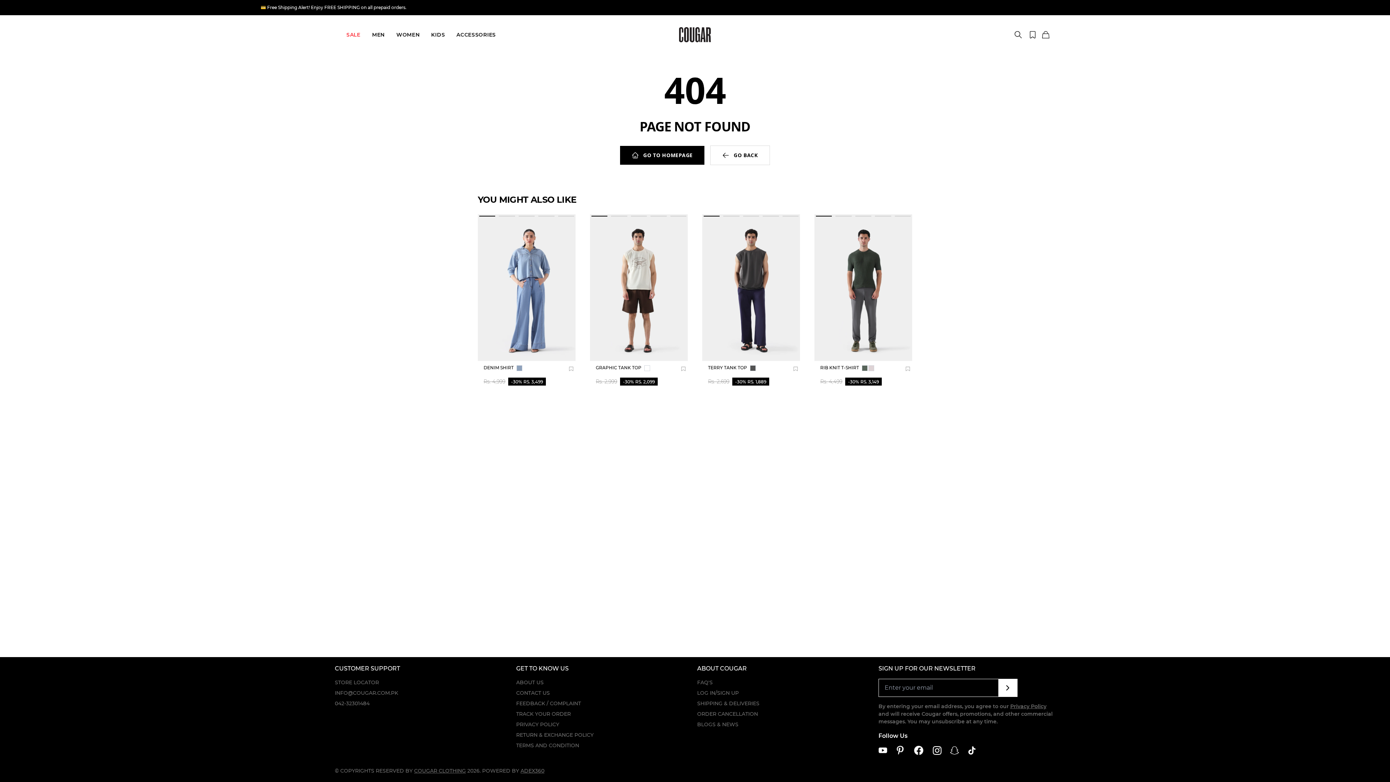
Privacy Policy (537, 724)
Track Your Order (543, 714)
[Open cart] (1045, 35)
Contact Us (533, 693)
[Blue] (519, 368)
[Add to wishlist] (571, 369)
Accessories (476, 34)
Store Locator (357, 682)
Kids (438, 34)
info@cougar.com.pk (366, 693)
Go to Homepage (668, 155)
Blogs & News (717, 724)
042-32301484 (352, 703)
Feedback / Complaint (548, 703)
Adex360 (532, 771)
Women (408, 34)
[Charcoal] (753, 368)
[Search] (1018, 35)
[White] (647, 368)
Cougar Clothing (440, 771)
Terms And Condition (547, 745)
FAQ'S (705, 682)
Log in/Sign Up (718, 693)
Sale (353, 34)
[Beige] (871, 368)
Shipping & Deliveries (728, 703)
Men (378, 34)
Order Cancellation (727, 714)
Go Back (746, 155)
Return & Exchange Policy (555, 735)
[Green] (865, 368)
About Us (530, 682)
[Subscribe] (1008, 688)
